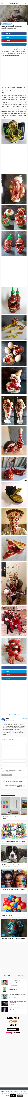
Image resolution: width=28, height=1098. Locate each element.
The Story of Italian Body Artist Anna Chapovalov (16, 1008)
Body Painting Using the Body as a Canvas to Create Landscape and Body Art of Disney (17, 982)
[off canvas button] (2, 3)
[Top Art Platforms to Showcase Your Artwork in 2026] (14, 831)
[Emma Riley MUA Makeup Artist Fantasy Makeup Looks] (4, 996)
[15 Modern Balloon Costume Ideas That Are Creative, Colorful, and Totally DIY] (14, 903)
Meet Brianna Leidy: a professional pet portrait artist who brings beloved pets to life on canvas (13, 865)
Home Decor (8, 813)
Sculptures (8, 23)
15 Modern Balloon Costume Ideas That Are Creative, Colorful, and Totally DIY (13, 914)
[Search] (26, 3)
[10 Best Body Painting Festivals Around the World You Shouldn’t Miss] (14, 928)
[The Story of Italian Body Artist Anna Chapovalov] (4, 1009)
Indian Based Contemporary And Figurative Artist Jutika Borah (17, 988)
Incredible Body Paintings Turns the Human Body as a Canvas (17, 1002)
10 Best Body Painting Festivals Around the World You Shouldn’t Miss (13, 939)
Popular (8, 975)
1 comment (5, 30)
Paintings (8, 861)
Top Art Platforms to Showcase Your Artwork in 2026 (13, 841)
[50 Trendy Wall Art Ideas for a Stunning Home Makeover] (14, 806)
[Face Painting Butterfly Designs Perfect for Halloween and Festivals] (14, 879)
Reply (24, 718)
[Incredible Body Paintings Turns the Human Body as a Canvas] (4, 1003)
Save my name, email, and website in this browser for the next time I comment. (14, 771)
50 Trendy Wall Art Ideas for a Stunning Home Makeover (12, 817)
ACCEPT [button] (13, 1095)
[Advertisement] (14, 72)
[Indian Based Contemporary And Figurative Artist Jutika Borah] (4, 989)
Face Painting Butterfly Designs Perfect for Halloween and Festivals (13, 890)
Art (3, 23)
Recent (21, 975)
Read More (20, 1095)
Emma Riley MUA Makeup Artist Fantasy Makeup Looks (17, 995)
